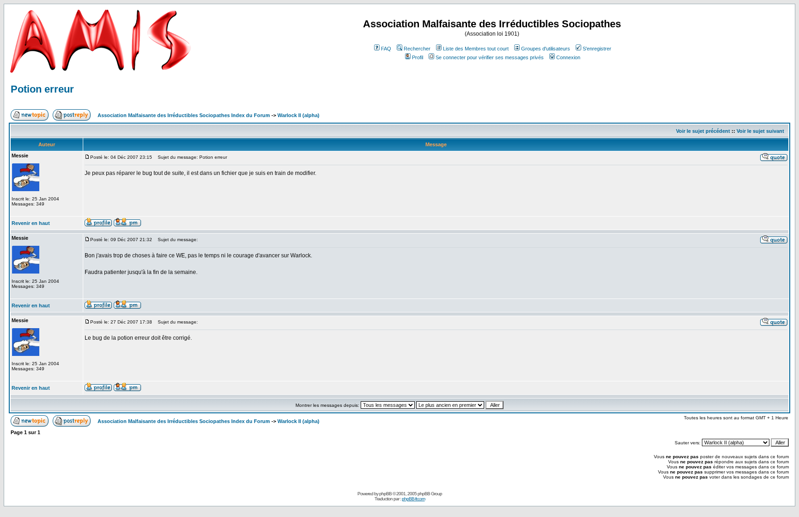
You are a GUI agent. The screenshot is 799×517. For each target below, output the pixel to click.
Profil (417, 57)
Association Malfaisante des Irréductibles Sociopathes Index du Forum (184, 115)
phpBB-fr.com (413, 498)
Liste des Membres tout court (476, 48)
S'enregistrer (597, 48)
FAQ (386, 48)
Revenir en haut (31, 223)
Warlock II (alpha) (298, 115)
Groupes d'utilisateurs (545, 48)
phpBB (385, 493)
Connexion (568, 57)
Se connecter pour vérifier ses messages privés (490, 57)
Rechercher (417, 48)
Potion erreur (42, 89)
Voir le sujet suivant (760, 131)
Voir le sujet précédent (703, 131)
